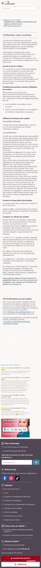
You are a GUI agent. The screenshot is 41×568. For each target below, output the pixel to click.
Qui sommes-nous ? (12, 497)
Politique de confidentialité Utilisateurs (19, 512)
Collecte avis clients (12, 528)
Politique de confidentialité (19, 312)
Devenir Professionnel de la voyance (18, 543)
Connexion (21, 564)
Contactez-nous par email (14, 553)
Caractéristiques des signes (15, 459)
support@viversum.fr (13, 442)
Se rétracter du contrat (13, 524)
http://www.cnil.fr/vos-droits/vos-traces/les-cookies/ (17, 323)
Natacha (10, 410)
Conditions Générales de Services (17, 505)
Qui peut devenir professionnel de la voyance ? (18, 538)
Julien (3, 369)
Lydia (9, 387)
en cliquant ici (15, 284)
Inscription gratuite (21, 558)
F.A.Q (6, 501)
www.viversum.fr (14, 26)
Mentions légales (10, 520)
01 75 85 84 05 (16, 438)
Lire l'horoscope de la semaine (16, 455)
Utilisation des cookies (13, 516)
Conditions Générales (12, 509)
